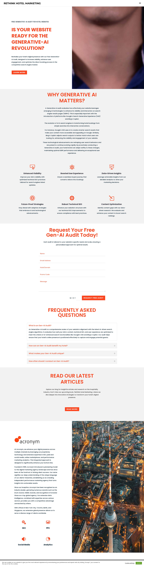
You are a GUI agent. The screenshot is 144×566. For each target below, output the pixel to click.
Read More (72, 409)
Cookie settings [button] (129, 563)
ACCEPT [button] (139, 563)
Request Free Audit (94, 298)
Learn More (19, 72)
